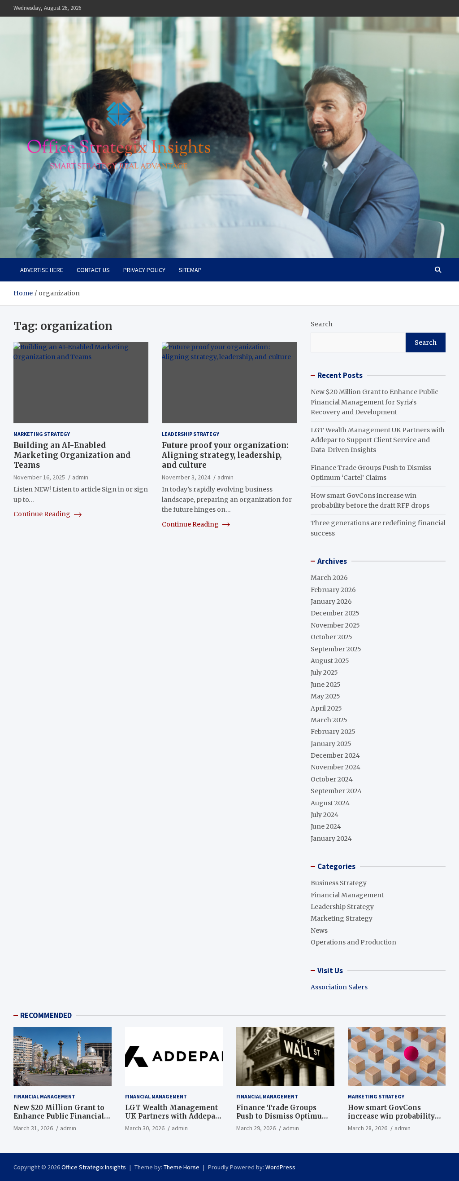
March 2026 (329, 578)
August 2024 (330, 803)
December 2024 (335, 755)
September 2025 (336, 649)
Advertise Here (41, 270)
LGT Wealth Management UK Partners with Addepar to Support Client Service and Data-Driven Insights (378, 440)
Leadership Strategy (190, 433)
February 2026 (333, 590)
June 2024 (326, 826)
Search (322, 324)
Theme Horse (181, 1167)
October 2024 (332, 779)
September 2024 (336, 791)
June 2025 (326, 685)
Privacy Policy (144, 270)
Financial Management (347, 895)
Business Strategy (339, 883)
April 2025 (326, 708)
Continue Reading (42, 514)
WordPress (280, 1167)
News (319, 930)
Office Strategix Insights (93, 1167)
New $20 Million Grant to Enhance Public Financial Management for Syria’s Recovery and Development (374, 402)
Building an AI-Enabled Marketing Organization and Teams (71, 455)
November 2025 (335, 625)
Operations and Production (353, 942)
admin (80, 477)
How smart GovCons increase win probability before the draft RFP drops (395, 1116)
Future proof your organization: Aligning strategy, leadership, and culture (225, 455)
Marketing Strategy (41, 433)
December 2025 (335, 613)
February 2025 (333, 732)
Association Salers (339, 987)
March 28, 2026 (367, 1128)
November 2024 (335, 767)
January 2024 (331, 838)
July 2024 (324, 815)
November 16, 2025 (39, 477)
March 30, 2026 (145, 1128)
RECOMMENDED (46, 1015)
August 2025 (330, 661)
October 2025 (331, 637)
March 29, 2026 (256, 1128)
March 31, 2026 (33, 1128)
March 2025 (329, 720)
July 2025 (324, 672)
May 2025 (325, 696)
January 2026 (331, 601)
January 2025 (331, 744)
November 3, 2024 (186, 477)
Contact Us (93, 270)
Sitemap (190, 270)
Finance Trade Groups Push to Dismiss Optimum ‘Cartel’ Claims (282, 1116)
